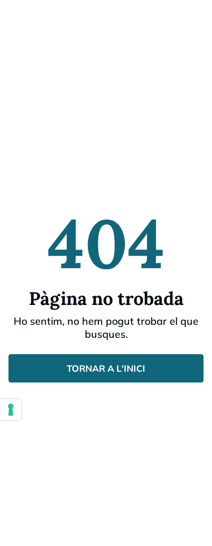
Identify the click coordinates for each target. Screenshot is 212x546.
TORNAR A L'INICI (106, 368)
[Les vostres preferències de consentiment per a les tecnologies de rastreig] (10, 409)
